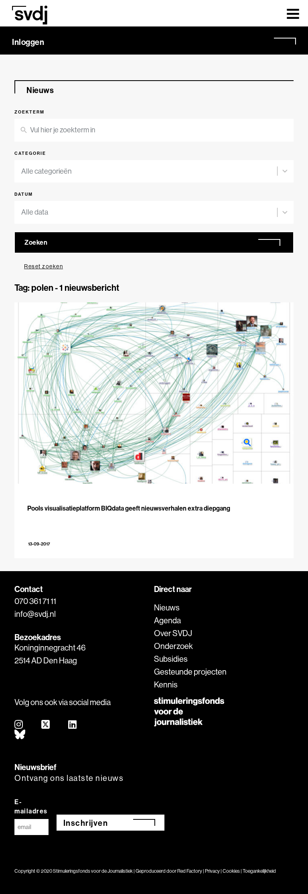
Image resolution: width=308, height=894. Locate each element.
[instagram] (19, 725)
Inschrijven (85, 823)
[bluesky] (20, 735)
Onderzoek (173, 646)
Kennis (166, 684)
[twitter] (46, 725)
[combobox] (154, 171)
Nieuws (167, 607)
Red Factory (189, 871)
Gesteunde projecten (190, 672)
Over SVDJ (173, 633)
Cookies (231, 871)
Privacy (212, 871)
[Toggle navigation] (293, 13)
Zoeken (35, 242)
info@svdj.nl (35, 614)
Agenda (167, 620)
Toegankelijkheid (259, 871)
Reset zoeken (43, 266)
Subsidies (171, 659)
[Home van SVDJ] (29, 15)
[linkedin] (72, 725)
